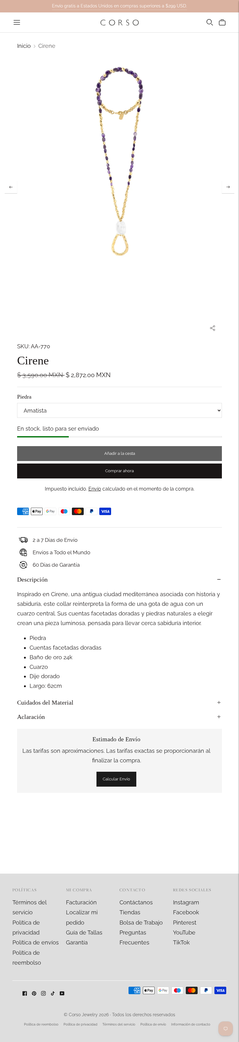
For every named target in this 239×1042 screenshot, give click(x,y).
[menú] (16, 22)
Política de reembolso (41, 1024)
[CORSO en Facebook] (24, 993)
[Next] (228, 187)
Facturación (81, 902)
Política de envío (153, 1024)
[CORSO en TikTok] (52, 993)
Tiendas (130, 912)
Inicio (24, 46)
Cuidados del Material (45, 702)
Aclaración (31, 716)
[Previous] (11, 187)
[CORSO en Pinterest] (34, 993)
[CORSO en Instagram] (43, 993)
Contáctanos (136, 902)
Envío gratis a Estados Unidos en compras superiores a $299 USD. (119, 5)
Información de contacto (190, 1024)
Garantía (77, 942)
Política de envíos (35, 942)
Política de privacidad (80, 1024)
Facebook (186, 912)
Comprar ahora (119, 470)
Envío (94, 489)
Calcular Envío (116, 779)
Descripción (32, 579)
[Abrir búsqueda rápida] (209, 22)
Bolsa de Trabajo (141, 922)
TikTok (181, 942)
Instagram (186, 902)
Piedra (24, 397)
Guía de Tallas (84, 932)
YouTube (184, 932)
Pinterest (184, 922)
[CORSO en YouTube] (62, 993)
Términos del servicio (118, 1024)
